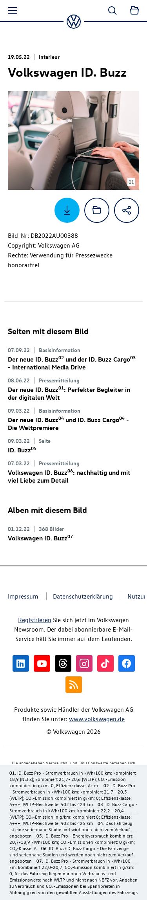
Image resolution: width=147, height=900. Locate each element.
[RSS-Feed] (73, 684)
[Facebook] (126, 663)
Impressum (23, 596)
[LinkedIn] (21, 663)
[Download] (67, 210)
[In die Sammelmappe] (96, 210)
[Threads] (63, 663)
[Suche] (112, 10)
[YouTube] (42, 663)
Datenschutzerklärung (83, 596)
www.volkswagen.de (97, 719)
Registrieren (34, 620)
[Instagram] (84, 663)
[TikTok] (105, 663)
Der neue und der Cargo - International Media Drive (72, 363)
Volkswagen (40, 538)
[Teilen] (126, 210)
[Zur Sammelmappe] (134, 10)
